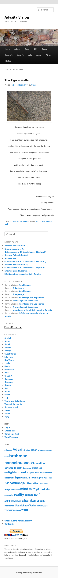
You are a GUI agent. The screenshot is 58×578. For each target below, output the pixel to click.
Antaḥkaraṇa (10, 258)
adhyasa (8, 450)
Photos (8, 61)
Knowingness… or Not (14, 248)
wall (6, 224)
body (6, 456)
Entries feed (9, 430)
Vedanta (34, 505)
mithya (34, 489)
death (19, 467)
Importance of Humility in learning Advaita (32, 310)
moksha (45, 489)
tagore (49, 221)
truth (42, 501)
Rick (6, 388)
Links (30, 55)
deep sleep (27, 468)
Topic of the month (20, 221)
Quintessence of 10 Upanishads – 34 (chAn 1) (25, 261)
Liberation (32, 483)
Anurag (7, 341)
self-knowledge (12, 501)
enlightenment (15, 472)
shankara (30, 500)
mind (24, 488)
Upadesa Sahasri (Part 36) (16, 255)
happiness (9, 477)
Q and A (8, 375)
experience (34, 472)
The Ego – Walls (16, 80)
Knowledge (14, 483)
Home (7, 49)
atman (34, 449)
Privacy (48, 55)
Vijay (6, 416)
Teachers (8, 55)
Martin (7, 366)
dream (35, 467)
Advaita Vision (16, 17)
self (37, 494)
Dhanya (7, 350)
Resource (8, 382)
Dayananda (10, 467)
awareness (47, 450)
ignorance (22, 477)
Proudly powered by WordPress (29, 572)
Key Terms (9, 360)
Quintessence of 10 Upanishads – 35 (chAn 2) (25, 252)
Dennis (7, 347)
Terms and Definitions (14, 400)
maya (7, 489)
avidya (40, 450)
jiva (41, 477)
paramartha (8, 495)
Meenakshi (9, 369)
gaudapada (47, 472)
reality (19, 494)
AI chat (7, 338)
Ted (6, 397)
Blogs (27, 49)
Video (7, 413)
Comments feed (11, 433)
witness (17, 510)
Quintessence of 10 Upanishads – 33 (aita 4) (24, 267)
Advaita (19, 449)
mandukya (44, 483)
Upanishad (9, 505)
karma (48, 477)
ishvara (35, 477)
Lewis (7, 363)
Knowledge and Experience (17, 270)
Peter (6, 372)
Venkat (7, 410)
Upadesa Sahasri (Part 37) (16, 245)
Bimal (7, 344)
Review (7, 385)
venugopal (43, 506)
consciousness (19, 462)
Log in (7, 427)
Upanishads (22, 505)
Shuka (7, 391)
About (38, 55)
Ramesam (9, 378)
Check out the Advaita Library (18, 520)
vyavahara (9, 510)
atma (28, 450)
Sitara (33, 84)
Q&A (35, 49)
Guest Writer (10, 353)
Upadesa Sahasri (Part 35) (16, 264)
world (25, 510)
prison (42, 221)
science (29, 494)
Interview (8, 356)
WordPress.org (11, 436)
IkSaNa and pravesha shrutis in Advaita (22, 274)
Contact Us (9, 523)
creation (40, 463)
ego (37, 221)
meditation (15, 489)
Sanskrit (20, 55)
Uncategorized (11, 407)
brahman (18, 455)
